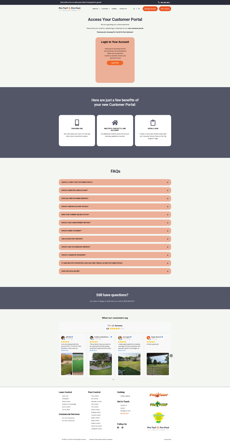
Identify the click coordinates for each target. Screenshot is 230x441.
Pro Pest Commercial (68, 421)
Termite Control (96, 415)
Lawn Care (65, 396)
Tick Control (94, 407)
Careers (122, 408)
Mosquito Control (96, 401)
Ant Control (94, 398)
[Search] (139, 8)
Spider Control (95, 418)
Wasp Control (95, 420)
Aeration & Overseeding (69, 404)
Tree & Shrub (66, 409)
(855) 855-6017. (129, 301)
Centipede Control (96, 429)
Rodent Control (95, 423)
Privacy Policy (167, 439)
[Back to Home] (69, 9)
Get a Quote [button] (165, 9)
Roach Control (95, 409)
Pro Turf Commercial (68, 418)
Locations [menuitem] (105, 8)
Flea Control (94, 404)
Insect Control (66, 407)
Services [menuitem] (95, 8)
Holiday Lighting (125, 396)
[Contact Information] (134, 8)
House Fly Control (96, 426)
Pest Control (95, 396)
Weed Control (66, 401)
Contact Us (123, 405)
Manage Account (125, 411)
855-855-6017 (165, 2)
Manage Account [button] (150, 9)
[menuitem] (99, 8)
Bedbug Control (95, 412)
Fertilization (65, 398)
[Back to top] (226, 437)
